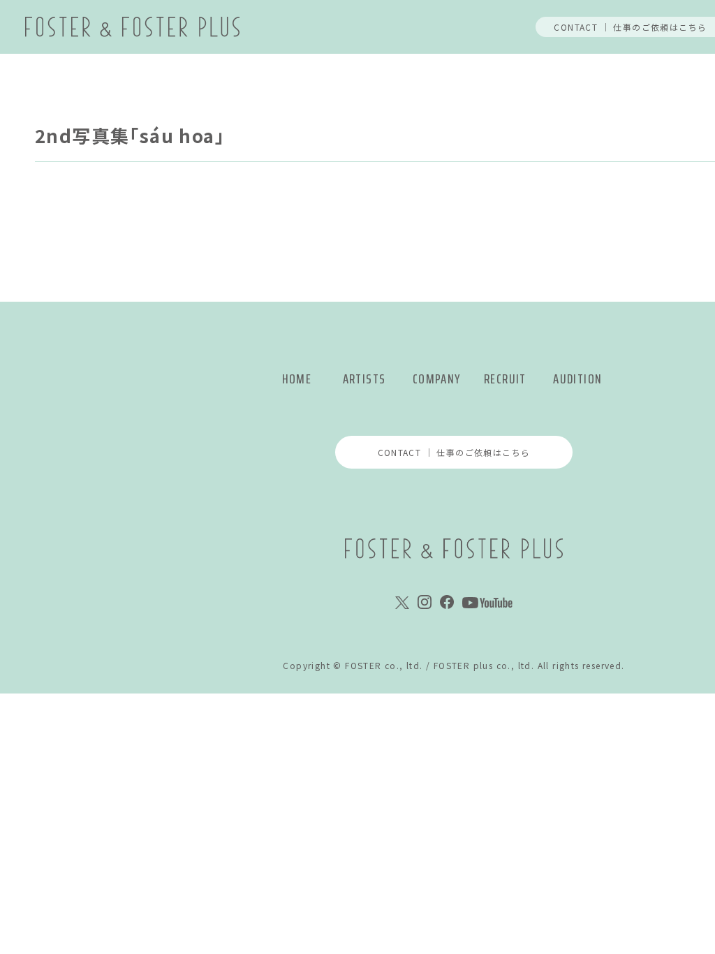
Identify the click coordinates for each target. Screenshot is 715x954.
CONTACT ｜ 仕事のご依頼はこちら (454, 452)
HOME (297, 379)
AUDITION (577, 379)
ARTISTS (364, 379)
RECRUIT (505, 379)
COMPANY (437, 379)
